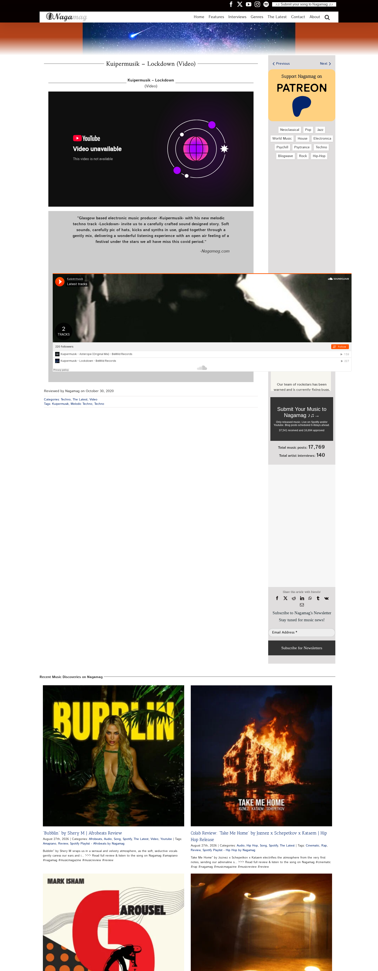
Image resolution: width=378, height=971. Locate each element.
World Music (282, 138)
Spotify (127, 839)
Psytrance (302, 147)
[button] (327, 17)
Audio (108, 839)
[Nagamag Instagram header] (259, 4)
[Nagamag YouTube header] (250, 4)
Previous (283, 63)
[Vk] (326, 598)
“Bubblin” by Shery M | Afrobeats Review (82, 833)
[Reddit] (294, 598)
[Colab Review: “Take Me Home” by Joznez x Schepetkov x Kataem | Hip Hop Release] (261, 755)
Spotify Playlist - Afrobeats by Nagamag (97, 843)
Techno (66, 399)
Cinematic (312, 845)
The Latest (80, 399)
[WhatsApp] (310, 598)
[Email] (302, 605)
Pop (308, 129)
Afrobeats (95, 839)
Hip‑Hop (319, 156)
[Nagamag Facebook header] (232, 4)
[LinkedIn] (302, 598)
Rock (303, 156)
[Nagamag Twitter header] (241, 4)
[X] (285, 598)
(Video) (151, 83)
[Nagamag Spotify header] (267, 4)
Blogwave (285, 156)
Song (117, 839)
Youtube (166, 839)
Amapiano (49, 843)
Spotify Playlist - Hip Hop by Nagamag (229, 850)
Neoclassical (289, 129)
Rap (324, 845)
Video (93, 399)
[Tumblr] (318, 598)
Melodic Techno (81, 404)
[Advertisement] (300, 186)
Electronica (322, 138)
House (303, 138)
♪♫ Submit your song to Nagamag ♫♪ (304, 4)
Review (63, 843)
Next (323, 63)
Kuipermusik (60, 404)
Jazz (320, 129)
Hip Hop (252, 845)
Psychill (282, 147)
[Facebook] (277, 598)
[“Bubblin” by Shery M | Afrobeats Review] (113, 755)
